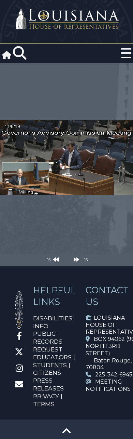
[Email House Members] (19, 385)
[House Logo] (66, 19)
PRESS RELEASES (48, 384)
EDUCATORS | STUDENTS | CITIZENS (54, 365)
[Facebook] (19, 337)
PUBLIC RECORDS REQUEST (47, 341)
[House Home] (19, 326)
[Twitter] (19, 353)
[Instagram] (19, 369)
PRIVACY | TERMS (47, 400)
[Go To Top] (66, 433)
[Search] (20, 53)
